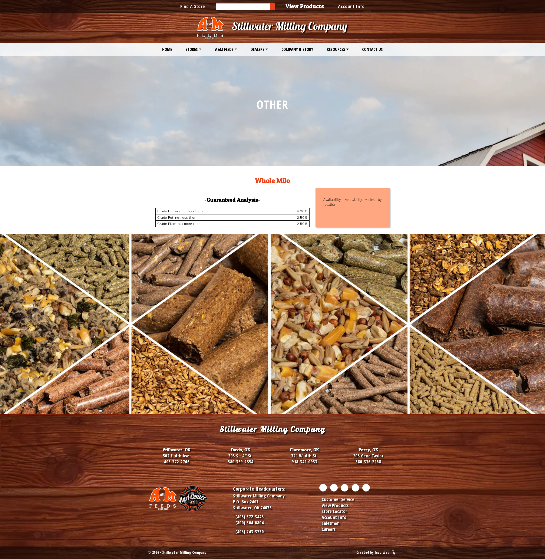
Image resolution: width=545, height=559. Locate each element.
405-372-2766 (176, 461)
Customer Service (338, 499)
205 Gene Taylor (368, 455)
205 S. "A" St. (240, 455)
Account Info (351, 6)
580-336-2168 (368, 461)
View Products (335, 505)
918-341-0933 (304, 461)
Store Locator (334, 511)
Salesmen (331, 523)
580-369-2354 (240, 461)
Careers (329, 529)
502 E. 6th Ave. (177, 455)
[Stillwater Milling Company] (272, 28)
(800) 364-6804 (249, 522)
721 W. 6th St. (304, 455)
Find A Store (192, 6)
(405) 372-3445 (248, 516)
